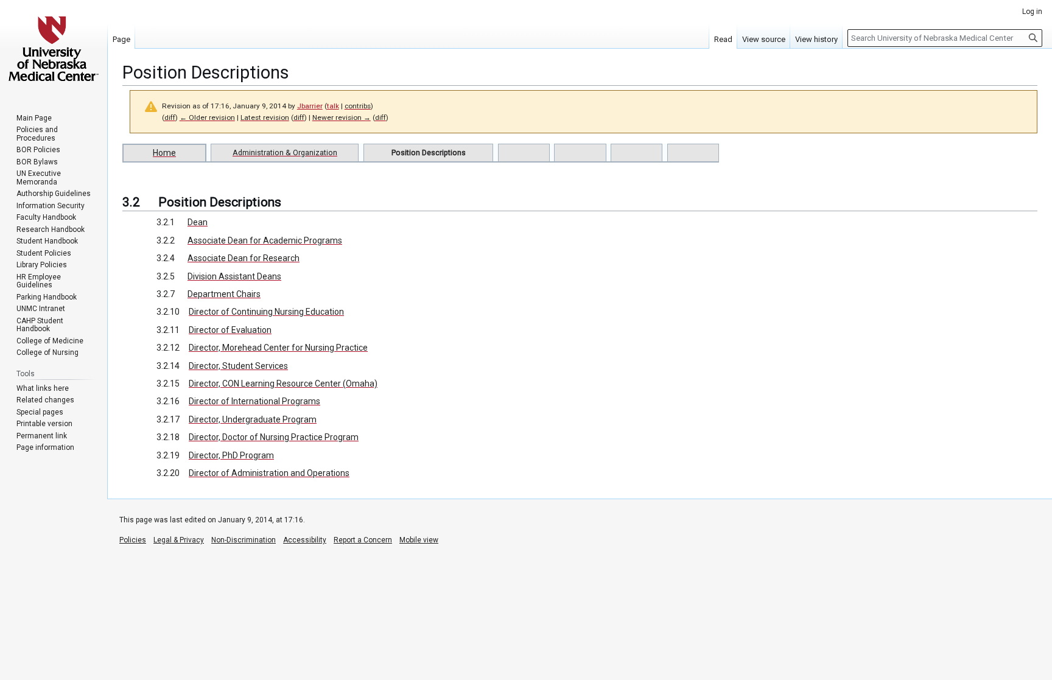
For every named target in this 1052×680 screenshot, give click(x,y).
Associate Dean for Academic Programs (265, 240)
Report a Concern (363, 540)
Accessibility (304, 540)
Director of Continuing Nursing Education (266, 312)
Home (164, 153)
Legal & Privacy (178, 540)
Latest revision (264, 117)
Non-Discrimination (243, 540)
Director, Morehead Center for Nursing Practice (278, 347)
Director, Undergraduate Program (253, 419)
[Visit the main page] (53, 48)
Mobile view (418, 540)
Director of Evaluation (230, 330)
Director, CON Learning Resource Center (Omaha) (283, 383)
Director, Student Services (238, 366)
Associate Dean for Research (244, 258)
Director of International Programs (254, 401)
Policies (132, 540)
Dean (198, 222)
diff (169, 117)
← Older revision (207, 117)
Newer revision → (341, 117)
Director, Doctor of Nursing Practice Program (274, 437)
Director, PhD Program (231, 455)
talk (333, 106)
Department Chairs (224, 294)
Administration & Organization (285, 152)
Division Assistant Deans (234, 276)
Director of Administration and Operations (269, 473)
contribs (358, 106)
